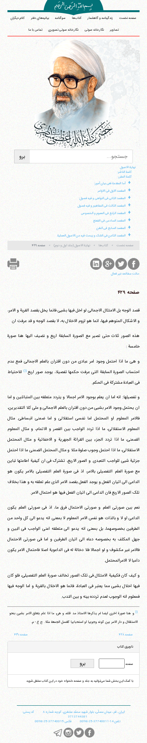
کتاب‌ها (77, 18)
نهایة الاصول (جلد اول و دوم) (72, 245)
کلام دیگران (18, 18)
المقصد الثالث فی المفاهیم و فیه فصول (101, 205)
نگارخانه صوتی (94, 29)
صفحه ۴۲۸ (126, 634)
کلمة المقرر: (125, 176)
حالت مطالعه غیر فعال (125, 273)
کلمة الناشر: (124, 172)
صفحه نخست (127, 18)
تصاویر (114, 29)
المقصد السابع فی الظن (110, 228)
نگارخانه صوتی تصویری (63, 29)
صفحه (129, 664)
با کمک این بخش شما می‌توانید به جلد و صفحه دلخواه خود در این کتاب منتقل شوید (79, 681)
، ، (84, 712)
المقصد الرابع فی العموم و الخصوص (103, 213)
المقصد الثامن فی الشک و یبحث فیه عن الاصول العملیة (91, 235)
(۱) (25, 370)
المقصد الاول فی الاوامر (111, 190)
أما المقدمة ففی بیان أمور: (109, 183)
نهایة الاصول (128, 167)
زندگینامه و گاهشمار (100, 18)
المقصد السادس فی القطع (109, 220)
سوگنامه (60, 18)
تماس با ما (35, 29)
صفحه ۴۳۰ (21, 634)
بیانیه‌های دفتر (40, 18)
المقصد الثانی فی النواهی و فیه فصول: (102, 198)
